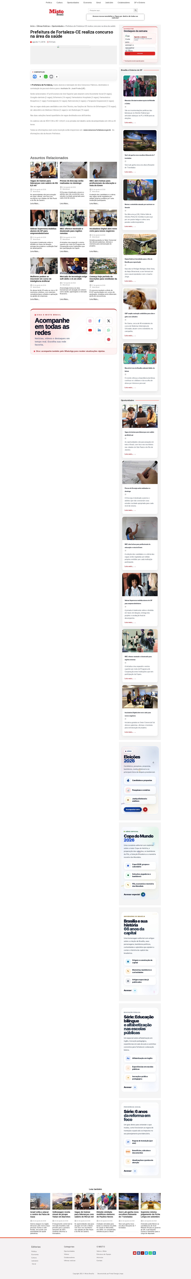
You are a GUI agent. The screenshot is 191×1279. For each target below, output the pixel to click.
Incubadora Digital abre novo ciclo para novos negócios (103, 230)
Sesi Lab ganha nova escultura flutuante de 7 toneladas (128, 1214)
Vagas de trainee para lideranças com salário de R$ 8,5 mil (44, 183)
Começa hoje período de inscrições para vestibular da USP (103, 278)
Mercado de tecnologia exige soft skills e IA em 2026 (73, 277)
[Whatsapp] (150, 1253)
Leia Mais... (34, 203)
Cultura (59, 3)
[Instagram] (142, 1253)
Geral (98, 3)
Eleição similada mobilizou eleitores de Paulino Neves (106, 1214)
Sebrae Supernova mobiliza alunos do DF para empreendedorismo (43, 231)
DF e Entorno (139, 3)
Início (32, 26)
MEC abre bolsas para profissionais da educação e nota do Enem (103, 183)
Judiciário (109, 3)
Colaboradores (124, 3)
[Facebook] (138, 1253)
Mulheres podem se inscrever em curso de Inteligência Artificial (40, 278)
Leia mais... (129, 122)
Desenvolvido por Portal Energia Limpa (110, 1273)
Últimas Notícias (43, 26)
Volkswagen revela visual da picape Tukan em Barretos (61, 1214)
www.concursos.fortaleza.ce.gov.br (97, 130)
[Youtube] (134, 1253)
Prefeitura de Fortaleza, (42, 85)
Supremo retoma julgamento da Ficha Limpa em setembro (150, 1214)
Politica (49, 3)
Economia (88, 3)
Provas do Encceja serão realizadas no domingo (71, 182)
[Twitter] (146, 1253)
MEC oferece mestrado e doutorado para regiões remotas (71, 231)
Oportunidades (73, 3)
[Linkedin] (154, 1253)
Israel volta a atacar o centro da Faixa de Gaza (40, 1214)
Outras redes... (56, 76)
